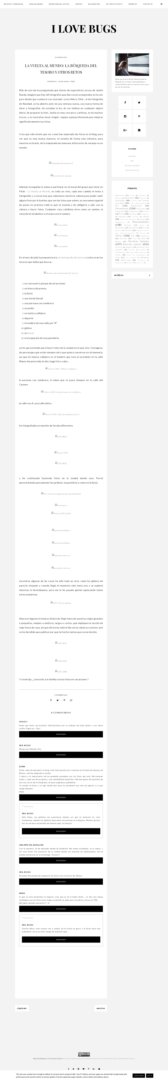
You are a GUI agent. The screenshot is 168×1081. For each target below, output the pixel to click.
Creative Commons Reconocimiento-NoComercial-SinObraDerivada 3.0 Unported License (99, 1058)
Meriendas (120, 228)
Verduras (145, 257)
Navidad (128, 230)
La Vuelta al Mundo (38, 191)
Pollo (143, 238)
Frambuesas (133, 211)
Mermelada (134, 228)
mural (31, 333)
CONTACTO (148, 4)
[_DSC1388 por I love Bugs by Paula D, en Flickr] (61, 672)
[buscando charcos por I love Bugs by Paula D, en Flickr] (61, 568)
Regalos (129, 247)
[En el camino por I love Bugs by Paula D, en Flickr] (61, 225)
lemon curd (119, 262)
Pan (132, 161)
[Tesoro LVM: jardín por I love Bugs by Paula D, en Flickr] (61, 513)
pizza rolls (140, 262)
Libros (146, 216)
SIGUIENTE (22, 1008)
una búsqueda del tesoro (71, 257)
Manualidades (140, 221)
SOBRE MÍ (132, 4)
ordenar (130, 262)
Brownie (143, 198)
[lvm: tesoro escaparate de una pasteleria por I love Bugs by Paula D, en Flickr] (61, 494)
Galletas (132, 214)
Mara (22, 893)
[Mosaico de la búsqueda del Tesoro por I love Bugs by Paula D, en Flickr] (61, 273)
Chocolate (120, 200)
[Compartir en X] (58, 700)
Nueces (142, 233)
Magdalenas (120, 222)
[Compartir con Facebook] (51, 700)
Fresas (146, 211)
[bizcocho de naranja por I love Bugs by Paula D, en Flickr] (61, 176)
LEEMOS (78, 4)
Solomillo (142, 252)
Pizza (135, 238)
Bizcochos (129, 198)
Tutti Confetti (131, 257)
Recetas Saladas (132, 165)
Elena (22, 766)
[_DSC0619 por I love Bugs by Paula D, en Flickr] (61, 643)
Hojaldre (122, 216)
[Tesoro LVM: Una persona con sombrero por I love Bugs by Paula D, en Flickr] (61, 392)
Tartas (118, 255)
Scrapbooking (120, 252)
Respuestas (28, 806)
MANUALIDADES (36, 4)
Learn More (139, 1075)
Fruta (121, 214)
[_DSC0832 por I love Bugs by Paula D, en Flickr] (61, 463)
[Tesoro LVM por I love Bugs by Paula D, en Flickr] (61, 453)
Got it (149, 1075)
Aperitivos (119, 195)
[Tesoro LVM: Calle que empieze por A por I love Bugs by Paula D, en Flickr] (61, 414)
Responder (61, 734)
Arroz (132, 195)
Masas (142, 225)
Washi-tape (126, 260)
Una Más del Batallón (31, 845)
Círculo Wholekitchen (138, 203)
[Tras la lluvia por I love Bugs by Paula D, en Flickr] (61, 235)
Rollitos (132, 249)
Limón (142, 219)
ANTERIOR (100, 1008)
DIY (117, 206)
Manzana (128, 225)
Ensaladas (140, 209)
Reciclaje (118, 247)
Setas (132, 252)
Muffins (118, 230)
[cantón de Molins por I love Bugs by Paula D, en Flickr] (61, 530)
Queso (118, 241)
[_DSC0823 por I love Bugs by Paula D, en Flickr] (61, 437)
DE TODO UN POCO (114, 4)
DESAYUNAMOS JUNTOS (59, 4)
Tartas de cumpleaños (136, 255)
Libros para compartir (128, 219)
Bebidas (132, 156)
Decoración (136, 206)
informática (142, 260)
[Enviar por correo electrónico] (71, 700)
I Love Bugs (84, 28)
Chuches (134, 200)
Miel (144, 228)
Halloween (145, 214)
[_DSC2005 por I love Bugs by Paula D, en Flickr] (61, 661)
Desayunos (122, 208)
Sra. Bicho (25, 745)
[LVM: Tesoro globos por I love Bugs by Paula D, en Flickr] (61, 603)
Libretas (135, 216)
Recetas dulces (132, 170)
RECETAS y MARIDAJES (13, 4)
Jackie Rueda (63, 81)
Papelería (145, 236)
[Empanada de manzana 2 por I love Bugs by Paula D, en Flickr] (61, 163)
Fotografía (52, 81)
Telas (117, 257)
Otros (72, 81)
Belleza (118, 198)
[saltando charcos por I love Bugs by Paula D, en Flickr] (61, 555)
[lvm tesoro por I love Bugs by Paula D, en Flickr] (61, 505)
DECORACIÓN (94, 4)
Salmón (142, 249)
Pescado (123, 238)
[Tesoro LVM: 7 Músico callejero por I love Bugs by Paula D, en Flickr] (61, 369)
